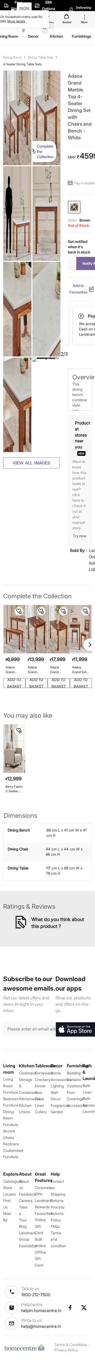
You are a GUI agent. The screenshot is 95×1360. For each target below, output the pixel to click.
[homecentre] (25, 1347)
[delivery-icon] (81, 316)
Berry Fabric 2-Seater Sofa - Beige (14, 789)
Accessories (77, 1105)
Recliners (11, 1144)
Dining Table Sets (40, 57)
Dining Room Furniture (10, 1118)
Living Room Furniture (10, 1085)
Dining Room (12, 57)
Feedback (27, 1194)
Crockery (42, 1079)
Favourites (43, 1213)
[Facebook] (70, 1307)
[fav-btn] (19, 611)
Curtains (74, 1079)
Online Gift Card (40, 1226)
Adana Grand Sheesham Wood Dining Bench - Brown (13, 669)
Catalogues (12, 1181)
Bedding (73, 1073)
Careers (25, 1200)
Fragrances (60, 1105)
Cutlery (41, 1111)
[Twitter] (84, 1307)
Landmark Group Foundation (28, 1239)
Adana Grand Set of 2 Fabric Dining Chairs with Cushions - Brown (80, 669)
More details (16, 21)
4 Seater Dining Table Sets (22, 64)
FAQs (55, 1226)
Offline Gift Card (40, 1258)
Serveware (44, 1073)
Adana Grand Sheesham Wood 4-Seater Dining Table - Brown (35, 669)
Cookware (27, 1073)
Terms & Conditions (70, 1344)
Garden (57, 1111)
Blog (22, 1226)
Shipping (58, 1194)
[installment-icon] (71, 183)
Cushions (74, 1086)
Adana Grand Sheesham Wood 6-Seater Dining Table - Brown (57, 669)
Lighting (57, 1086)
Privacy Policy (66, 1350)
